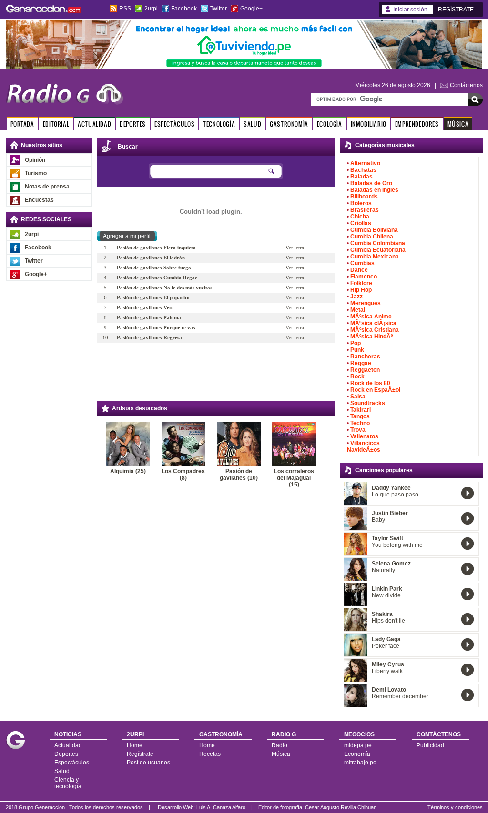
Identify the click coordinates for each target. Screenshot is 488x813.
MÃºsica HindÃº (371, 336)
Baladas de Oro (371, 183)
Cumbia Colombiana (377, 243)
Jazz (356, 296)
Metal (357, 310)
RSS (125, 8)
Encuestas (39, 200)
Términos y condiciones (455, 807)
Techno (360, 423)
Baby (378, 519)
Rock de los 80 (370, 383)
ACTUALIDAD (94, 124)
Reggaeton (365, 370)
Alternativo (365, 163)
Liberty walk (387, 671)
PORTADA (22, 124)
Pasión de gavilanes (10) (239, 474)
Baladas (361, 176)
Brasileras (364, 210)
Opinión (35, 160)
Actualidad (68, 745)
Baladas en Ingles (374, 190)
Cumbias (362, 263)
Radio (279, 745)
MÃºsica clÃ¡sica (373, 323)
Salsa (358, 396)
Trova (358, 429)
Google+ (251, 8)
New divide (386, 595)
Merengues (365, 303)
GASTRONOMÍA (289, 124)
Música (281, 754)
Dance (359, 270)
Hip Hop (361, 290)
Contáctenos (466, 85)
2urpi (151, 8)
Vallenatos (364, 436)
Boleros (361, 203)
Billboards (364, 196)
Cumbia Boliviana (374, 230)
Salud (62, 771)
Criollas (360, 223)
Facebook (184, 8)
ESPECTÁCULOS (174, 124)
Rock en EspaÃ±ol (375, 390)
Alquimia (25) (128, 471)
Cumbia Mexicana (374, 256)
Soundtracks (367, 403)
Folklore (361, 283)
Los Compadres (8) (183, 474)
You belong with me (397, 545)
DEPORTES (133, 124)
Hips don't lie (388, 620)
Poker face (385, 646)
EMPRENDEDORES (417, 124)
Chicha (359, 216)
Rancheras (365, 356)
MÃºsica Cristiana (374, 330)
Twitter (218, 8)
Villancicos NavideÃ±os (363, 446)
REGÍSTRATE (456, 9)
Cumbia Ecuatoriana (378, 250)
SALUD (252, 124)
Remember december (400, 696)
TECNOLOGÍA (219, 124)
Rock (357, 376)
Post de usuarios (148, 762)
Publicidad (430, 745)
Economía (357, 754)
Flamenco (363, 276)
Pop (355, 343)
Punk (357, 350)
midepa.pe (358, 745)
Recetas (210, 754)
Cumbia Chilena (371, 236)
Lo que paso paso (395, 494)
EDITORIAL (56, 124)
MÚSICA (458, 124)
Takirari (360, 409)
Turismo (36, 173)
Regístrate (140, 754)
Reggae (360, 363)
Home (134, 745)
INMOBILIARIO (368, 124)
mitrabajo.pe (360, 762)
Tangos (360, 416)
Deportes (66, 754)
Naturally (383, 570)
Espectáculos (71, 762)
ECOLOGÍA (329, 124)
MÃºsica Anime (371, 316)
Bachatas (363, 170)
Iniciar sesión (410, 9)
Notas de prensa (47, 186)
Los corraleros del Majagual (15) (294, 478)
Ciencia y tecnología (67, 783)
